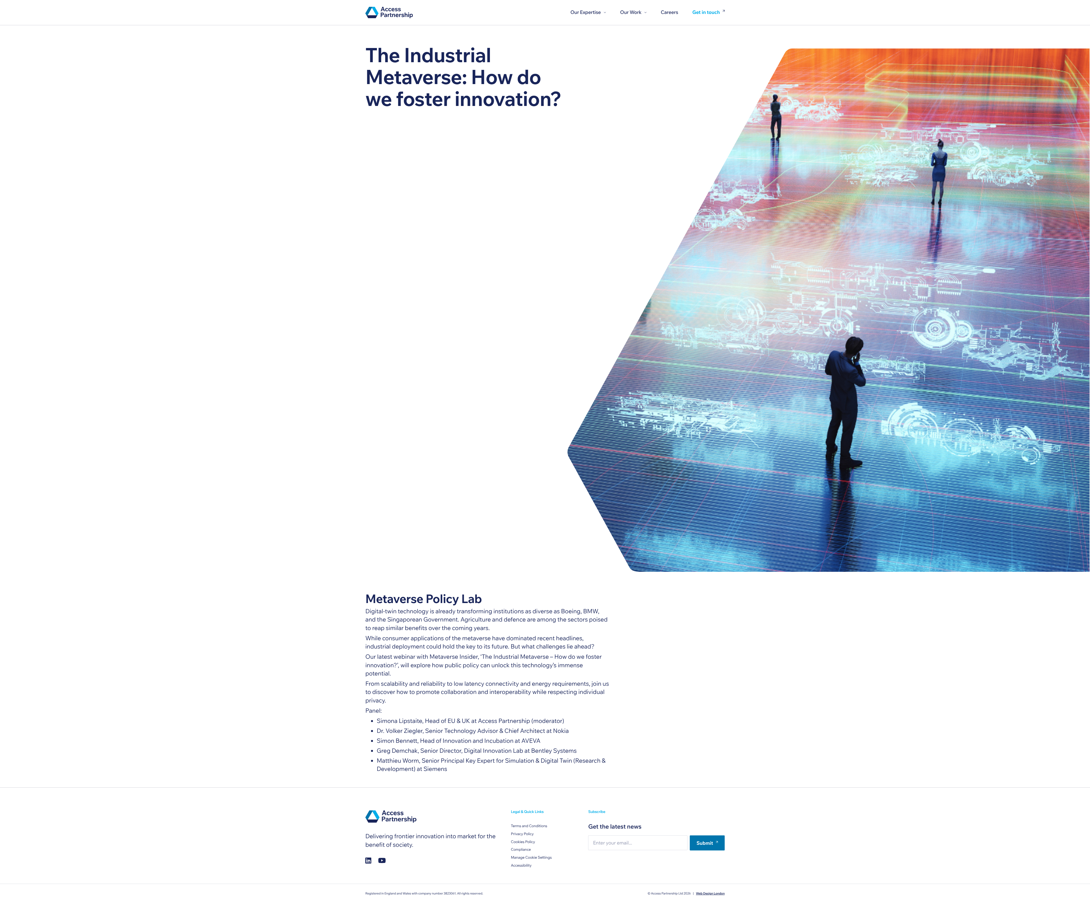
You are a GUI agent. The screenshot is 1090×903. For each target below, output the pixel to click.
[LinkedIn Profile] (368, 860)
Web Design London (710, 893)
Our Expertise (585, 12)
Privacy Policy (522, 834)
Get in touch (706, 12)
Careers (669, 12)
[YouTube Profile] (382, 860)
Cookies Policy (523, 842)
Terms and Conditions (529, 826)
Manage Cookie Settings (531, 857)
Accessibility (521, 865)
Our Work (631, 12)
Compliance (521, 849)
